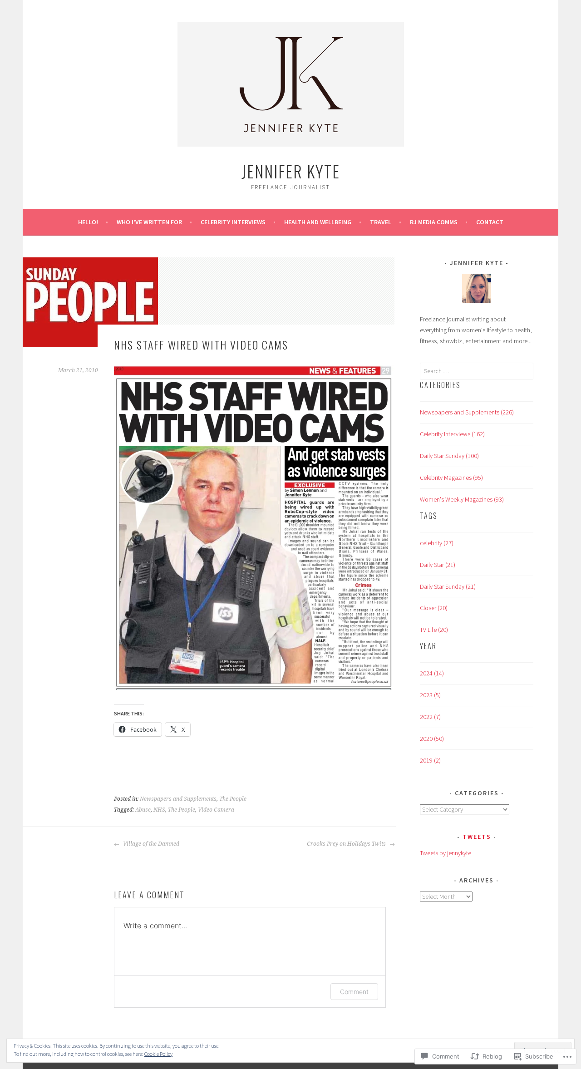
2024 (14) (432, 673)
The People (232, 799)
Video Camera (216, 810)
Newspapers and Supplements (178, 799)
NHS (159, 810)
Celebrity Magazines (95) (451, 477)
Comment (354, 991)
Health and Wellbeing (317, 222)
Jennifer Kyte (290, 171)
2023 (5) (430, 695)
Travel (380, 222)
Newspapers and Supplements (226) (467, 412)
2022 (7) (430, 717)
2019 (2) (430, 760)
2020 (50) (432, 738)
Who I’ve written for (149, 222)
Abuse (143, 810)
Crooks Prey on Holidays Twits (347, 844)
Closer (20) (434, 608)
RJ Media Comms (434, 222)
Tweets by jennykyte (445, 853)
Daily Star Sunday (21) (448, 586)
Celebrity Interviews (233, 222)
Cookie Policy (158, 1053)
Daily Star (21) (437, 565)
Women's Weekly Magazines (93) (462, 499)
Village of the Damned (150, 844)
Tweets (477, 837)
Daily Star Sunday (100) (449, 456)
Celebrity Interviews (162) (452, 434)
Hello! (88, 222)
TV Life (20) (434, 630)
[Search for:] (476, 371)
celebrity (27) (436, 543)
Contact (489, 222)
